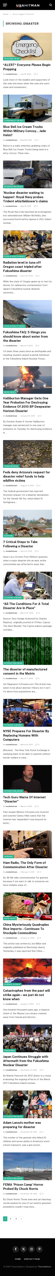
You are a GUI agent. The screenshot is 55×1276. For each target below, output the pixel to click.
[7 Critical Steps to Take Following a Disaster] (27, 523)
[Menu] (5, 5)
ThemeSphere (44, 1267)
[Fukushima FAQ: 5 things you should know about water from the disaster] (27, 314)
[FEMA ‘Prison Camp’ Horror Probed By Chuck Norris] (27, 1166)
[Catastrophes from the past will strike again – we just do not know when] (27, 972)
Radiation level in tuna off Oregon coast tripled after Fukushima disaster (22, 267)
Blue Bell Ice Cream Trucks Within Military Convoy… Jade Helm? (24, 131)
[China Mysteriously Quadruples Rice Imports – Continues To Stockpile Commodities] (27, 906)
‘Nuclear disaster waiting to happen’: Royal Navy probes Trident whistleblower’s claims (25, 197)
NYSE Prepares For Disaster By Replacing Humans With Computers (26, 735)
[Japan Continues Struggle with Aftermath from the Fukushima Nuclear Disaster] (27, 1038)
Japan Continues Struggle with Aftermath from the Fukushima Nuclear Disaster (26, 1061)
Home (18, 1259)
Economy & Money (13, 598)
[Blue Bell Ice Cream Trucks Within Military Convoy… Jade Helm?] (27, 108)
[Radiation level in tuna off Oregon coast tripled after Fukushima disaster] (27, 244)
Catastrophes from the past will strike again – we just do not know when (26, 995)
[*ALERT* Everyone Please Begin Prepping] (27, 46)
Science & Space (12, 984)
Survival (8, 536)
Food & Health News (14, 256)
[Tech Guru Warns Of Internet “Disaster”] (27, 779)
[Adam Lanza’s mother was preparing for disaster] (27, 1104)
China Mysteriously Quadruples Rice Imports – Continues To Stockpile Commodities (26, 929)
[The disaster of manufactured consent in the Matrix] (27, 651)
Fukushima (9, 1050)
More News (10, 392)
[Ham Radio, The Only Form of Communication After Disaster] (27, 844)
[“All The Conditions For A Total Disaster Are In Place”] (27, 585)
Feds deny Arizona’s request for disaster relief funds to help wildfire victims (26, 476)
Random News (11, 466)
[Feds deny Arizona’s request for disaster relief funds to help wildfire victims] (27, 454)
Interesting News (13, 187)
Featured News (12, 59)
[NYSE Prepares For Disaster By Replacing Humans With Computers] (27, 713)
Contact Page (32, 1259)
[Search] (50, 5)
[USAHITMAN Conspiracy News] (27, 5)
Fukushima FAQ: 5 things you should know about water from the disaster (25, 336)
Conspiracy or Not (14, 121)
